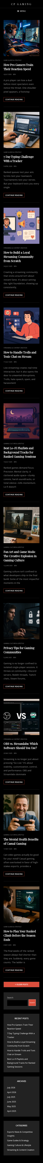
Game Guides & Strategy (13, 60)
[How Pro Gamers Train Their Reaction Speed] (21, 38)
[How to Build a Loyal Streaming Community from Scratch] (21, 226)
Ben (14, 74)
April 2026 (11, 1092)
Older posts (22, 984)
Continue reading (14, 100)
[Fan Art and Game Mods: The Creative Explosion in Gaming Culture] (21, 525)
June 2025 (11, 1101)
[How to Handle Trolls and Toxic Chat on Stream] (21, 326)
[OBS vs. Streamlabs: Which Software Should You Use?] (21, 717)
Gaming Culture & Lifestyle (14, 444)
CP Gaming (21, 4)
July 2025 (11, 1097)
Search (10, 997)
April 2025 (11, 1111)
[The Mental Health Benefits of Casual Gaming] (21, 813)
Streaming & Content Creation (15, 248)
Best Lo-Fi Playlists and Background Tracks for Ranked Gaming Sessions (20, 452)
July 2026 (11, 1087)
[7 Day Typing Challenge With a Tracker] (21, 130)
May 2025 (11, 1106)
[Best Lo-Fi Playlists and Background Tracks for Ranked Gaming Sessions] (21, 421)
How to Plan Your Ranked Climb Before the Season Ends (20, 935)
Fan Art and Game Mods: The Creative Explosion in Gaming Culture (20, 556)
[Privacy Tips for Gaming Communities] (21, 621)
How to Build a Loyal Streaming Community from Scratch (18, 256)
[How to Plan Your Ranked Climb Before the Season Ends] (21, 904)
